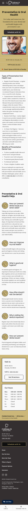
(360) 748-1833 (16, 64)
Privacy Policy (5, 486)
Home (3, 450)
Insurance (5, 470)
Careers (10, 488)
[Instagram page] (6, 475)
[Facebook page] (3, 475)
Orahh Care (15, 488)
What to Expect (6, 462)
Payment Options (7, 466)
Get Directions (14, 377)
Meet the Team (6, 458)
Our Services (6, 454)
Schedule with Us (14, 32)
